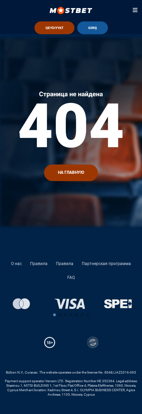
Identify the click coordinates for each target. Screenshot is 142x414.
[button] (54, 314)
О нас (16, 263)
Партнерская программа (106, 263)
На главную (71, 172)
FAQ (71, 277)
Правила (39, 263)
